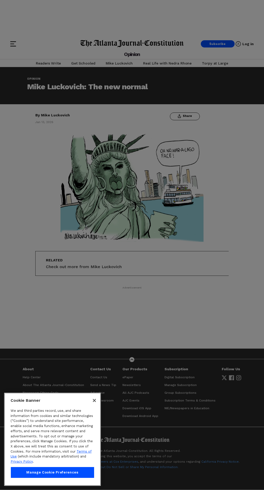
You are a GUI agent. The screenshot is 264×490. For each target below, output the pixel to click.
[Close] (94, 400)
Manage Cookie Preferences (52, 472)
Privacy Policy (22, 461)
